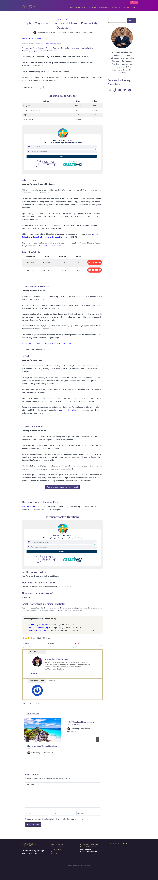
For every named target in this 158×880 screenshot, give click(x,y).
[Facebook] (126, 2)
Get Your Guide (28, 506)
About (53, 851)
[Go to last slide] (27, 739)
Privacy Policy (63, 861)
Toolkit (114, 7)
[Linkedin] (128, 2)
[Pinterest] (124, 843)
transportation (62, 19)
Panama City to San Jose (38, 624)
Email (54, 813)
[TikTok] (124, 2)
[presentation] (42, 730)
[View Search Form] (134, 7)
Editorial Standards (93, 861)
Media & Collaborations (88, 847)
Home (24, 38)
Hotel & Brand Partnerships (89, 844)
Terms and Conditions (72, 861)
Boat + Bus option (53, 246)
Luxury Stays (75, 7)
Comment (31, 785)
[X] (113, 843)
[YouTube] (126, 843)
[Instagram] (122, 2)
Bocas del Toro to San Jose (39, 630)
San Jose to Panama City (38, 627)
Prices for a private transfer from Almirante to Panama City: (46, 343)
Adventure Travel (89, 7)
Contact (54, 854)
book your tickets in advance (70, 410)
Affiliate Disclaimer (83, 861)
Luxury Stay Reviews (57, 844)
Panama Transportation (31, 704)
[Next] (97, 739)
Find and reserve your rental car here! (62, 487)
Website (80, 813)
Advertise (134, 2)
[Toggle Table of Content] (41, 87)
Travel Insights (103, 7)
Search (131, 20)
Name (29, 813)
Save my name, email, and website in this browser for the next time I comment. (56, 819)
